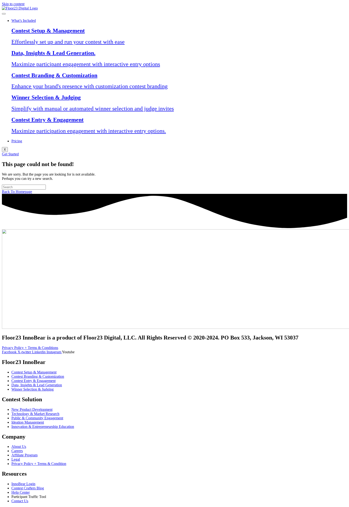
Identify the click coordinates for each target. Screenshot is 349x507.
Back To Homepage (17, 192)
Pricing (16, 141)
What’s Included (23, 21)
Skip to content (13, 4)
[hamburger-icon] (4, 13)
